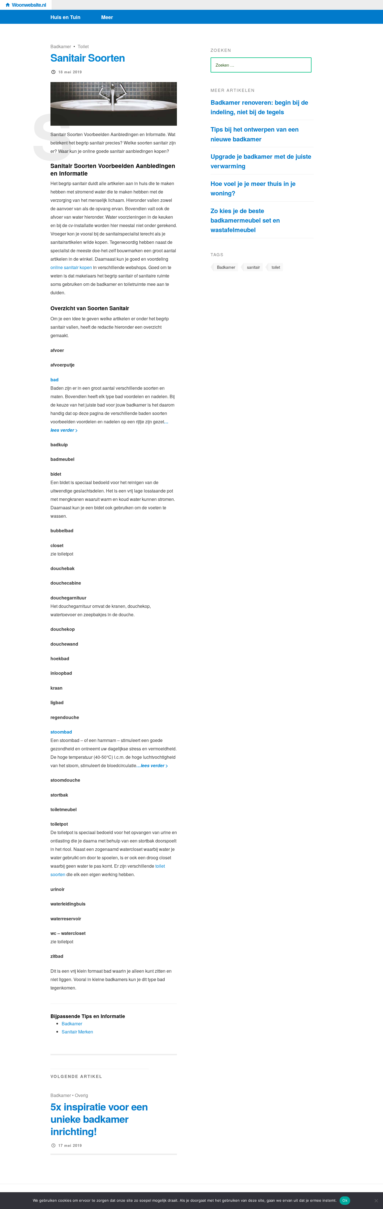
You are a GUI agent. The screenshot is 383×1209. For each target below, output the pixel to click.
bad (54, 379)
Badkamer (60, 46)
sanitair (253, 267)
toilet (276, 267)
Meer (107, 17)
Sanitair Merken (77, 1031)
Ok (344, 1200)
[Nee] (376, 1200)
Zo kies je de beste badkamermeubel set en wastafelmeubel (245, 220)
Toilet (83, 46)
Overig (81, 1095)
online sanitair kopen (71, 267)
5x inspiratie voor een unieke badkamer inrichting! (99, 1118)
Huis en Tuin (65, 17)
